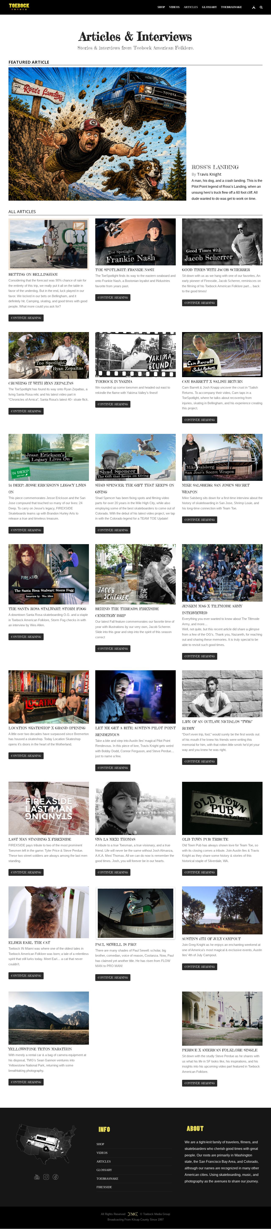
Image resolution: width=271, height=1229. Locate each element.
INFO (104, 1130)
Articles (104, 1161)
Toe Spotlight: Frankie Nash (124, 270)
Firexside (104, 1187)
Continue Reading (26, 755)
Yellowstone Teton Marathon (40, 1049)
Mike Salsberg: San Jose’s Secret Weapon (216, 488)
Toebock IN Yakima (113, 381)
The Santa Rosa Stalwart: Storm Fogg (47, 609)
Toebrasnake (107, 1178)
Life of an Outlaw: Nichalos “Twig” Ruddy (217, 725)
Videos (102, 1153)
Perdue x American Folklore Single (219, 1050)
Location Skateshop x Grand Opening (46, 728)
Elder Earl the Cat (29, 943)
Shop (100, 1144)
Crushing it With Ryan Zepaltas (40, 383)
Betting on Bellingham (33, 274)
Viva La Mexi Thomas (115, 839)
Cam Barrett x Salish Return (212, 381)
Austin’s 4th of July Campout (211, 939)
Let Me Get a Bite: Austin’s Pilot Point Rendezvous (135, 731)
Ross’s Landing (215, 167)
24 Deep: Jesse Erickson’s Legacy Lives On (47, 488)
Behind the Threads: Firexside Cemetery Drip (127, 612)
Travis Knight (209, 174)
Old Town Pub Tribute (205, 839)
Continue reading (26, 318)
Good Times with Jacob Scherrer (216, 270)
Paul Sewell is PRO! (115, 944)
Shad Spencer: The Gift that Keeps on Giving (134, 488)
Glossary (104, 1170)
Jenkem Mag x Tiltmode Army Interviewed (212, 609)
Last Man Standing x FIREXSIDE (39, 839)
